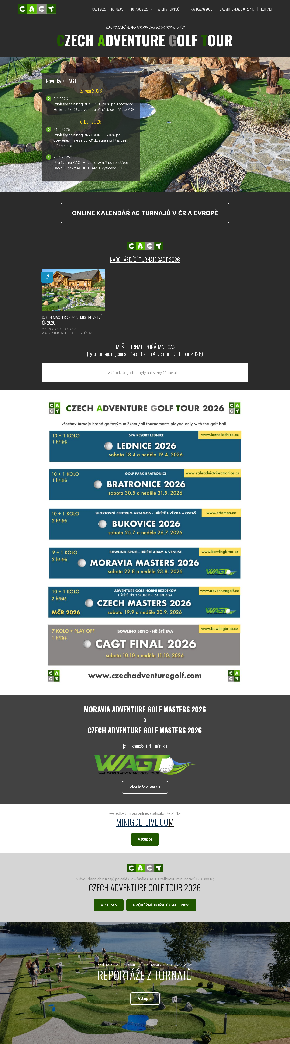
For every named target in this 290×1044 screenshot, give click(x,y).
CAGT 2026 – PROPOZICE (107, 9)
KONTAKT (266, 9)
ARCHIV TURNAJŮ (168, 9)
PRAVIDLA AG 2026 (200, 9)
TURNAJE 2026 (140, 9)
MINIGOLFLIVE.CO (142, 821)
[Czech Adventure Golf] (37, 9)
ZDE (131, 109)
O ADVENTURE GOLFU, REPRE (237, 9)
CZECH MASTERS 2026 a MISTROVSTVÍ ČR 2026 (72, 320)
